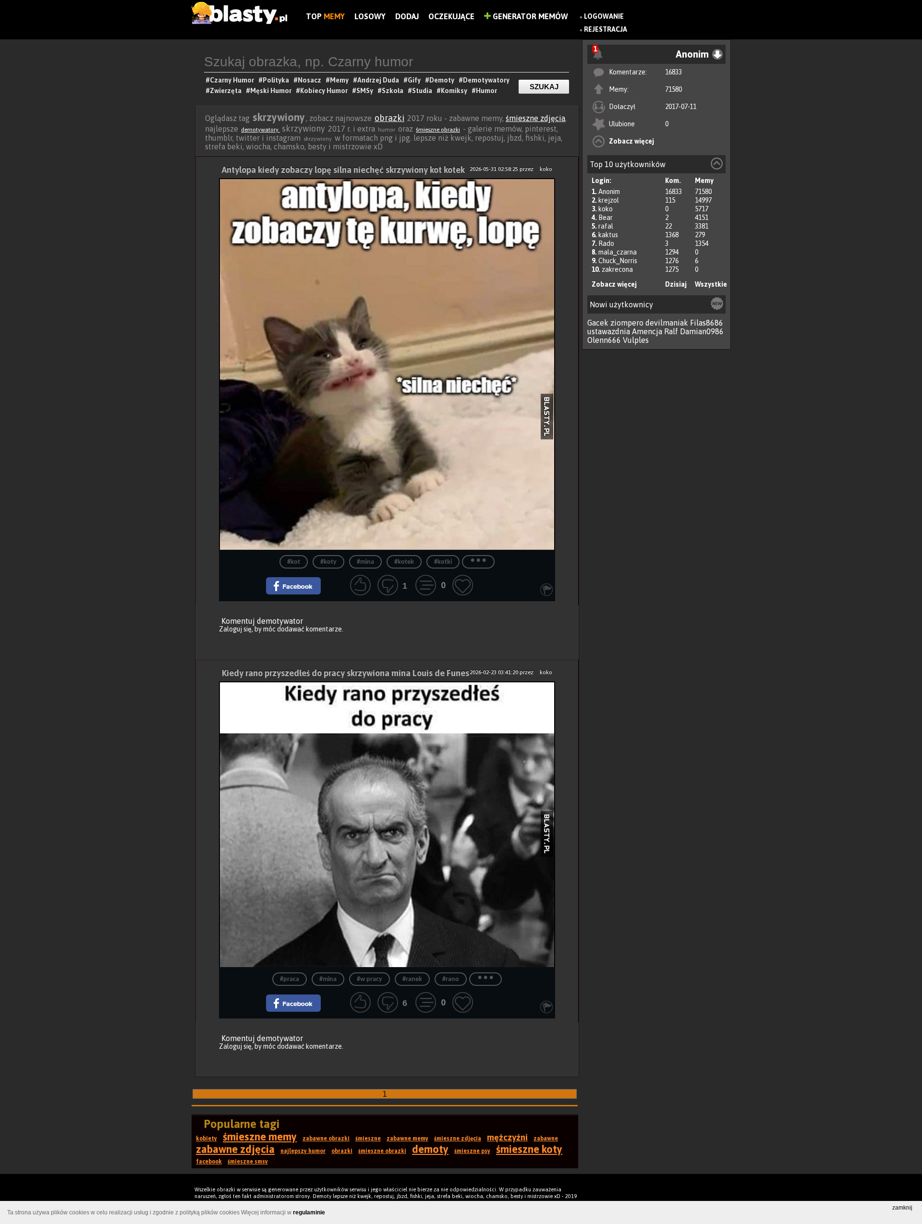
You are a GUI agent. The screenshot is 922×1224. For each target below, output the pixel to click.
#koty (328, 562)
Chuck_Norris (617, 261)
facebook (209, 1161)
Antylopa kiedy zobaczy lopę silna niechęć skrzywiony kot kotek (343, 170)
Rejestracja (605, 29)
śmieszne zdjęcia (535, 118)
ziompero (626, 322)
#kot (293, 562)
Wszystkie (711, 284)
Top (325, 16)
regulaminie (309, 1212)
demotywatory (260, 129)
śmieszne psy (472, 1151)
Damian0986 (702, 331)
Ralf (671, 331)
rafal (605, 226)
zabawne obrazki (326, 1138)
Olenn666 (604, 340)
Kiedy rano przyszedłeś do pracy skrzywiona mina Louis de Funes (345, 673)
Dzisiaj (676, 284)
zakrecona (617, 269)
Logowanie (604, 16)
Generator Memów (529, 16)
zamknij (902, 1207)
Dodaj (407, 16)
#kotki (443, 562)
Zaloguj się (235, 629)
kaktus (608, 235)
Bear (605, 217)
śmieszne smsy (248, 1161)
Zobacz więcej (631, 141)
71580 (673, 89)
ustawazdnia (608, 331)
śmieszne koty (529, 1149)
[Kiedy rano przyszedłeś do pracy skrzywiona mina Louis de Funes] (387, 824)
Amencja (647, 331)
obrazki (389, 118)
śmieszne (368, 1138)
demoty (430, 1149)
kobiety (206, 1138)
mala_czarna (617, 252)
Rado (606, 243)
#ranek (412, 979)
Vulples (636, 340)
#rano (450, 979)
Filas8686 (706, 322)
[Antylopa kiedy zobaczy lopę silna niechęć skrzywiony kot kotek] (387, 364)
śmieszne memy (260, 1136)
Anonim (609, 191)
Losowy (370, 16)
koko (605, 209)
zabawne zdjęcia (235, 1149)
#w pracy (369, 979)
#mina (365, 562)
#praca (289, 979)
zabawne (546, 1138)
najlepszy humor (303, 1151)
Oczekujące (451, 16)
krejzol (608, 200)
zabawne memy (407, 1138)
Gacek (597, 322)
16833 (673, 72)
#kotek (404, 562)
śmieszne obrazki (438, 129)
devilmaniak (666, 322)
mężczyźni (507, 1137)
